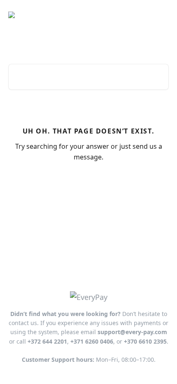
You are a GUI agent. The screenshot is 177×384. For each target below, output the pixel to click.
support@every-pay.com (132, 332)
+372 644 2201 (47, 341)
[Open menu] (161, 15)
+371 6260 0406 (91, 341)
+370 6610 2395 (145, 341)
